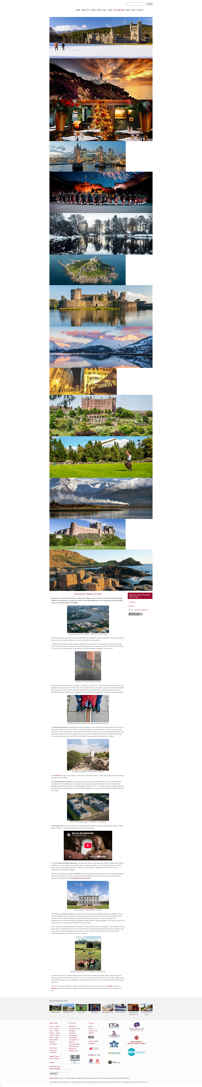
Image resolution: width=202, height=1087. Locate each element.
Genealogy (72, 1037)
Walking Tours (73, 1051)
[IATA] (114, 1044)
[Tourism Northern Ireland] (114, 1062)
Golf (77, 1028)
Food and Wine (74, 1044)
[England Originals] (75, 1059)
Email (90, 1026)
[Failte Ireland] (114, 1053)
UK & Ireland (119, 10)
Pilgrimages (73, 1035)
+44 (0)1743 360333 (141, 610)
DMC (104, 10)
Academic (72, 1026)
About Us (85, 10)
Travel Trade (96, 10)
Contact (140, 10)
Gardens (72, 1028)
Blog (133, 10)
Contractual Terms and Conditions (53, 1050)
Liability (51, 1062)
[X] (94, 1037)
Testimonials (53, 1039)
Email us (131, 606)
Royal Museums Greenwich (81, 878)
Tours (110, 10)
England (54, 988)
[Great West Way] (137, 1039)
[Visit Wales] (94, 1048)
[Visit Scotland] (94, 1054)
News (128, 10)
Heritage (72, 1031)
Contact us (132, 602)
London (57, 775)
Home (78, 10)
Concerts (72, 1033)
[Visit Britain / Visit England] (94, 1061)
